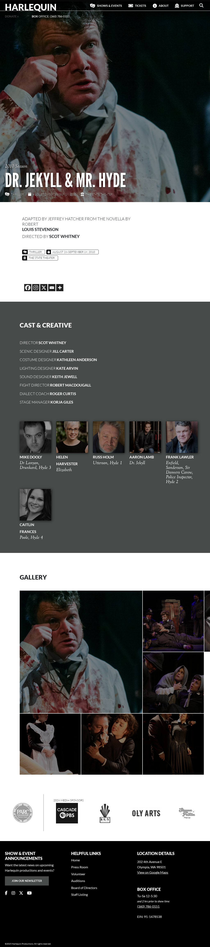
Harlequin (31, 7)
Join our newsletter (27, 880)
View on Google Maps (152, 872)
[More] (59, 287)
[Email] (51, 287)
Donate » (12, 16)
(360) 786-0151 (148, 906)
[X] (43, 287)
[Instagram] (35, 287)
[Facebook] (27, 287)
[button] (201, 5)
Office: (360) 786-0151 (51, 16)
